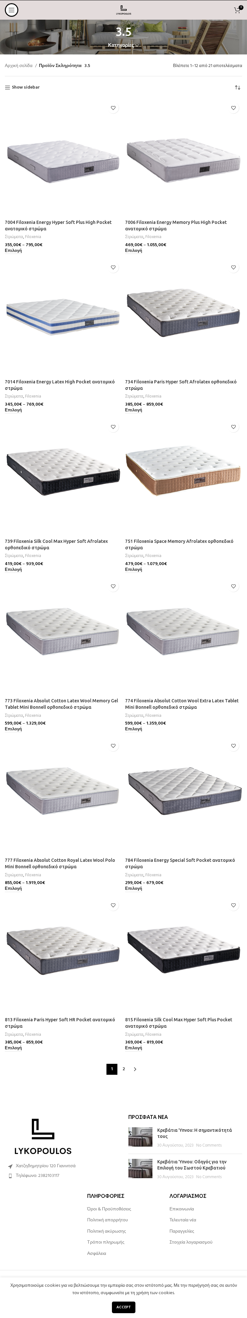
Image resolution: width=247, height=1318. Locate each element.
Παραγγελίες (181, 1231)
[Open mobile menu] (12, 10)
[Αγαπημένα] (113, 107)
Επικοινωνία (181, 1209)
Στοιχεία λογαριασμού (191, 1242)
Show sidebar (26, 88)
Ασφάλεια (96, 1254)
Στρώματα (14, 237)
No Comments (209, 1145)
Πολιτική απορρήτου (107, 1220)
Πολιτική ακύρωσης (106, 1231)
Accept (123, 1307)
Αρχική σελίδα (19, 66)
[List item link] (61, 1175)
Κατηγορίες (121, 45)
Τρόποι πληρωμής (105, 1242)
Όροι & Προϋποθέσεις (109, 1209)
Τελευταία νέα (182, 1220)
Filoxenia (33, 237)
